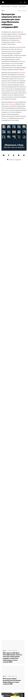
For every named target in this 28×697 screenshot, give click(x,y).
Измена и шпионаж (6, 6)
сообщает (19, 42)
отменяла (22, 72)
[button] (24, 2)
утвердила (11, 104)
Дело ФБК (14, 6)
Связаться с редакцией (15, 159)
